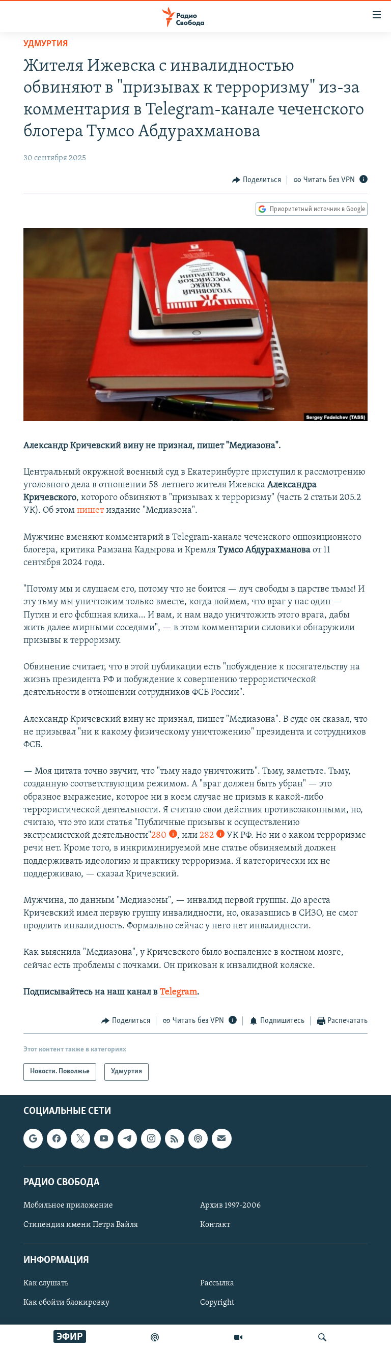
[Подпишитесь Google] (33, 1138)
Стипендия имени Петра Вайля (80, 1225)
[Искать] (322, 1337)
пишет (90, 510)
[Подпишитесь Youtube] (104, 1138)
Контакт (215, 1225)
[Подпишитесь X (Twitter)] (80, 1138)
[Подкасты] (198, 1138)
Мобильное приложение (68, 1205)
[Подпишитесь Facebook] (56, 1138)
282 (207, 835)
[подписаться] (221, 1138)
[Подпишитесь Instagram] (150, 1138)
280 (158, 835)
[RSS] (174, 1138)
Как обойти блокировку (66, 1303)
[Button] (256, 180)
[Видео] (238, 1337)
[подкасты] (154, 1337)
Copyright (217, 1303)
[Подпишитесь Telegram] (127, 1138)
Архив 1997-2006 (230, 1205)
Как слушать (45, 1283)
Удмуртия (45, 44)
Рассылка (217, 1283)
